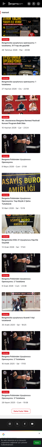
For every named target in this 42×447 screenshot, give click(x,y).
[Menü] (4, 3)
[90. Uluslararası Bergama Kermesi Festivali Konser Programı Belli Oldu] (21, 112)
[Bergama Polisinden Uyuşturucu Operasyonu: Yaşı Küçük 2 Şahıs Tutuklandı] (21, 192)
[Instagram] (10, 424)
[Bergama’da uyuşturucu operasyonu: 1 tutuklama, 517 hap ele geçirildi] (21, 35)
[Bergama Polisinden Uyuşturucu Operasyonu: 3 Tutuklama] (21, 387)
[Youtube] (32, 424)
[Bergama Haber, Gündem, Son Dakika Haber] (15, 3)
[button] (29, 4)
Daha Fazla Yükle (21, 411)
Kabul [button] (37, 443)
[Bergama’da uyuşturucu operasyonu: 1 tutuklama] (21, 74)
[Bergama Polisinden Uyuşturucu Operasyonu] (21, 151)
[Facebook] (25, 424)
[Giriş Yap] (34, 4)
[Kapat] (39, 433)
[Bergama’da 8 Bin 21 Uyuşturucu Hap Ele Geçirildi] (21, 232)
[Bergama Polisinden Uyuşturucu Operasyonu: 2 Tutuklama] (21, 271)
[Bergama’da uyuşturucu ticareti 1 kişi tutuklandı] (21, 310)
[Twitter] (17, 424)
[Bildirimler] (38, 4)
